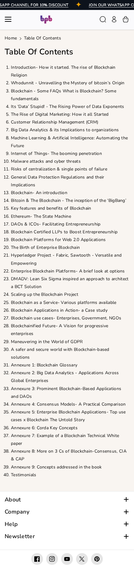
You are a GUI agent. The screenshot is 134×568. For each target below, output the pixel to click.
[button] (10, 19)
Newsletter (20, 536)
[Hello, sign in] (114, 19)
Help (11, 524)
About (13, 499)
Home (11, 38)
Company (17, 511)
